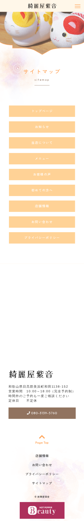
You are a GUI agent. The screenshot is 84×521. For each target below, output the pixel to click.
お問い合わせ (42, 222)
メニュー (42, 159)
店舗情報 (42, 206)
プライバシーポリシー (42, 238)
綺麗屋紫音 (43, 496)
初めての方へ (42, 190)
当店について (42, 143)
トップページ (42, 111)
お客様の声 (42, 174)
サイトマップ (42, 483)
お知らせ (42, 127)
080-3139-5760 (43, 413)
